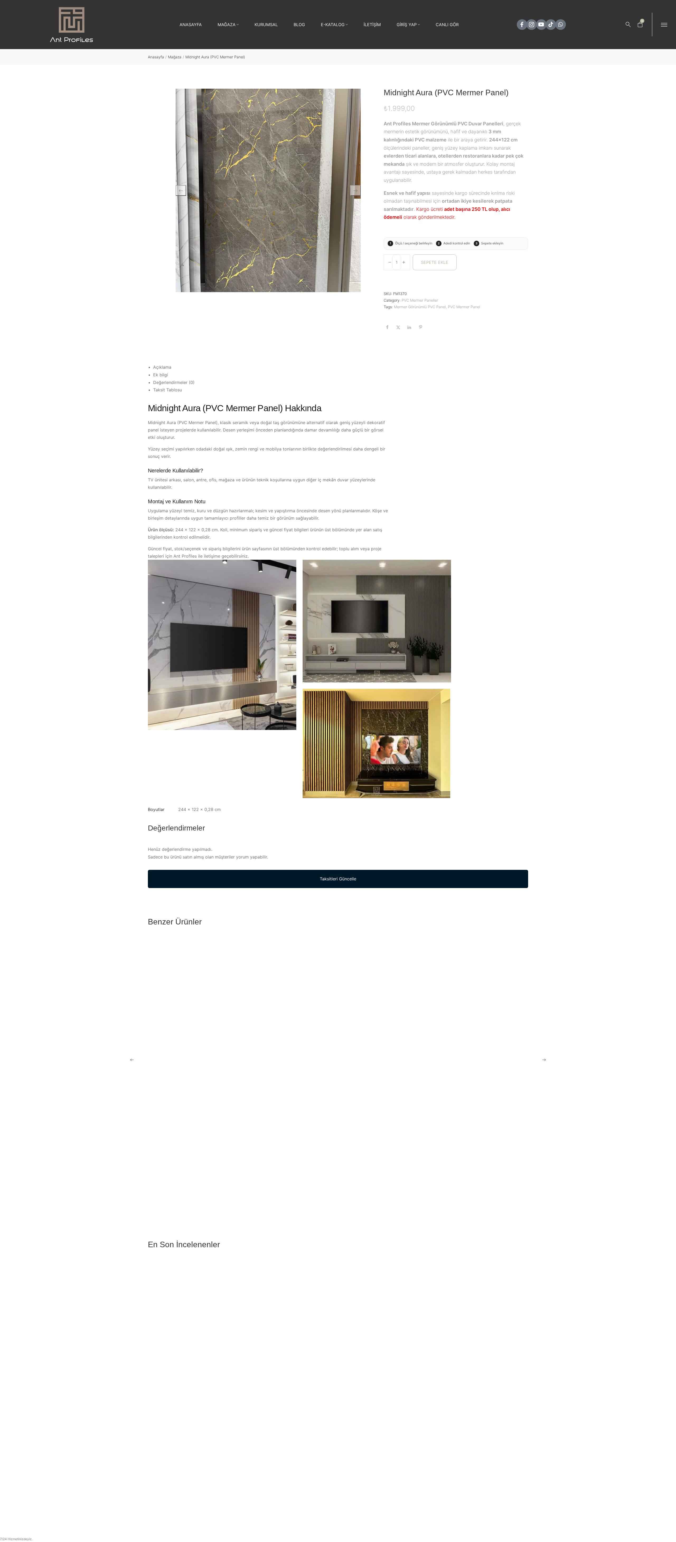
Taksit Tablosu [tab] (167, 389)
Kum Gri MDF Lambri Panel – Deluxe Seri (283, 1373)
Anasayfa (156, 57)
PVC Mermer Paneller (420, 300)
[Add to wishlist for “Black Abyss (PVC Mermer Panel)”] (219, 1035)
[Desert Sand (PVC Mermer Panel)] (289, 991)
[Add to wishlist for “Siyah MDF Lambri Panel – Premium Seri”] (508, 1358)
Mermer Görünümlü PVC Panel (420, 307)
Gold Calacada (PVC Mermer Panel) (471, 1050)
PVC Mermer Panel (464, 307)
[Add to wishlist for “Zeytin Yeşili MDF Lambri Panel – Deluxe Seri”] (412, 1358)
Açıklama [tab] (162, 367)
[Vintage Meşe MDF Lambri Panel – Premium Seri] (386, 1449)
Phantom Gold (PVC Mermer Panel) (181, 1190)
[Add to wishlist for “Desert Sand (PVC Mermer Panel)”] (315, 1035)
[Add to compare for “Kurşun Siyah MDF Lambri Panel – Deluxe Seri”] (232, 1358)
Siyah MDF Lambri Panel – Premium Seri (475, 1373)
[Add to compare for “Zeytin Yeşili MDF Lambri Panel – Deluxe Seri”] (425, 1358)
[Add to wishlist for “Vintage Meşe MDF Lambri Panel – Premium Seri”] (412, 1494)
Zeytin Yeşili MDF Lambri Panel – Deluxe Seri (384, 1373)
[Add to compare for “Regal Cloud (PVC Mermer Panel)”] (328, 1175)
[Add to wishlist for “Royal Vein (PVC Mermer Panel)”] (412, 1175)
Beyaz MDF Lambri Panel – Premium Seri (187, 1508)
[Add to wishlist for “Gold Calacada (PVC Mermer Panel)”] (508, 1035)
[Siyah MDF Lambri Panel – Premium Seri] (482, 1314)
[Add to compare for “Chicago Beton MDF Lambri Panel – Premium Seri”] (328, 1494)
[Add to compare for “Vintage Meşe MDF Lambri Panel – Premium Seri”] (425, 1494)
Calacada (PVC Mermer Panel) (466, 1190)
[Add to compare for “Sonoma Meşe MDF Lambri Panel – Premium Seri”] (521, 1494)
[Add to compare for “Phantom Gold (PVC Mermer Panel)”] (232, 1175)
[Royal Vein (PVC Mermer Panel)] (386, 1130)
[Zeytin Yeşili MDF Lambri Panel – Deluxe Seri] (386, 1314)
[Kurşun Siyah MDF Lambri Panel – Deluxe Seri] (193, 1314)
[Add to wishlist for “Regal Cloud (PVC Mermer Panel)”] (315, 1175)
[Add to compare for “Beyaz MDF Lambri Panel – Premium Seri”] (232, 1494)
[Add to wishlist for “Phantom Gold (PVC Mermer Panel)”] (219, 1175)
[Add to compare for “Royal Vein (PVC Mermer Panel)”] (425, 1175)
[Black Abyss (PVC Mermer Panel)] (193, 991)
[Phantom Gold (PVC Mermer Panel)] (193, 1130)
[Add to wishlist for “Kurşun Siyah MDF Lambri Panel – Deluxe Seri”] (219, 1358)
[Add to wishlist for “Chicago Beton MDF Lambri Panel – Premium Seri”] (315, 1494)
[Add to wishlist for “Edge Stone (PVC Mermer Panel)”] (412, 1035)
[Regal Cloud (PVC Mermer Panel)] (289, 1130)
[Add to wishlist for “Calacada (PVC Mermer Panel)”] (508, 1175)
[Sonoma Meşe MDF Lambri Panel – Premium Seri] (482, 1449)
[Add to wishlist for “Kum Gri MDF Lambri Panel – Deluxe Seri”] (315, 1358)
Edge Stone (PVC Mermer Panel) (372, 1050)
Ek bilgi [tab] (160, 374)
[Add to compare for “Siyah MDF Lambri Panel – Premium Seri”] (521, 1358)
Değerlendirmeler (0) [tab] (174, 382)
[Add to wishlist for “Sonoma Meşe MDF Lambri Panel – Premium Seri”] (508, 1494)
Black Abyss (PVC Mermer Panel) (179, 1050)
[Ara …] (628, 25)
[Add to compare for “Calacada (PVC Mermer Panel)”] (521, 1175)
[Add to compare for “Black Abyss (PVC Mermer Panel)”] (232, 1035)
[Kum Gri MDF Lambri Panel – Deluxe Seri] (289, 1314)
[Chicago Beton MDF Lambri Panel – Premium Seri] (289, 1449)
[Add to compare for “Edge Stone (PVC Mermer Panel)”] (425, 1035)
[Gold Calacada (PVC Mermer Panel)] (482, 991)
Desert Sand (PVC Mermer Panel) (276, 1050)
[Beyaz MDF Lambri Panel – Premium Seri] (193, 1449)
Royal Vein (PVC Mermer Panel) (371, 1190)
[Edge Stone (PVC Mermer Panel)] (386, 991)
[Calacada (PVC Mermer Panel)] (482, 1130)
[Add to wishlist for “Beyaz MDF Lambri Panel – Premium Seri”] (219, 1494)
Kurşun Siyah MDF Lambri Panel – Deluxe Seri (192, 1373)
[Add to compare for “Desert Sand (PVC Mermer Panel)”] (328, 1035)
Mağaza (174, 57)
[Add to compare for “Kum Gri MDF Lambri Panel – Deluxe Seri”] (328, 1358)
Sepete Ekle (434, 262)
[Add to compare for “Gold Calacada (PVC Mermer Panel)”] (521, 1035)
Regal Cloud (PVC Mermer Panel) (276, 1190)
